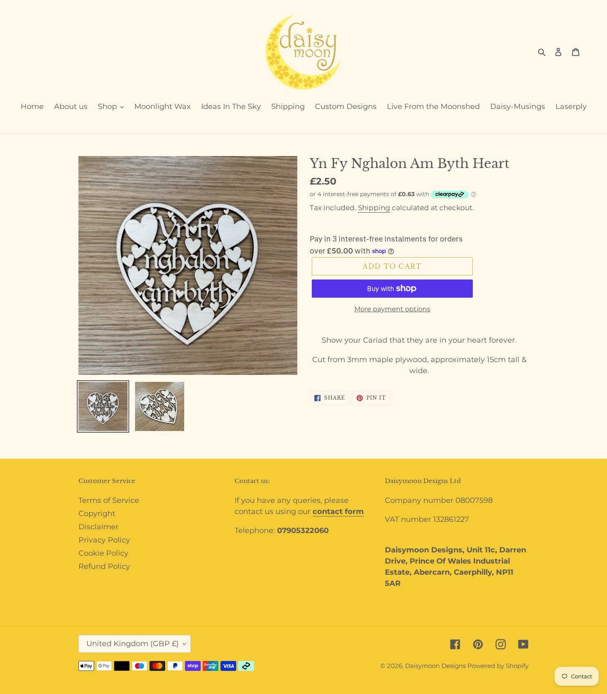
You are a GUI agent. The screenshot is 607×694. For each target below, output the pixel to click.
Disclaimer (98, 526)
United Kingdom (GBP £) (132, 643)
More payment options (392, 309)
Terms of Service (108, 500)
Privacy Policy (104, 540)
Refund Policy (104, 566)
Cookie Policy (103, 553)
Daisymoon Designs (436, 666)
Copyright (96, 513)
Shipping (374, 208)
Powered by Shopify (498, 666)
